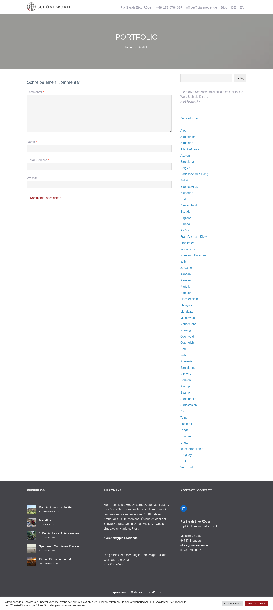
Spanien (185, 392)
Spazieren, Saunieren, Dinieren (60, 546)
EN (242, 7)
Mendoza (186, 311)
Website (32, 178)
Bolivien (185, 180)
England (185, 218)
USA (183, 461)
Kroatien (185, 292)
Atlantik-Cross (189, 149)
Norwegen (187, 330)
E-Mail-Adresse (38, 160)
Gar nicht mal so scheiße (55, 507)
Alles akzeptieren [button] (257, 603)
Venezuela (187, 467)
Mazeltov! (45, 520)
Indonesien (187, 249)
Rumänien (187, 361)
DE (233, 7)
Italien (184, 261)
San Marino (188, 367)
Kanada (185, 274)
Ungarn (185, 442)
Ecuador (185, 211)
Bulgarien (186, 192)
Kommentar (35, 92)
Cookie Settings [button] (232, 603)
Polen (184, 355)
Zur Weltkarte (189, 118)
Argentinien (188, 136)
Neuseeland (188, 324)
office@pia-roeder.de (201, 7)
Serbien (185, 380)
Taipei (184, 417)
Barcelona (187, 161)
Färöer (184, 230)
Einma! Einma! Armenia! (55, 559)
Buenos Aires (189, 186)
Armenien (186, 143)
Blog (224, 7)
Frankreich (187, 242)
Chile (183, 199)
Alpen (184, 130)
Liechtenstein (189, 299)
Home (128, 47)
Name (32, 141)
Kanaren (186, 280)
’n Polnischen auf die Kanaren (59, 533)
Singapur (186, 386)
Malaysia (186, 305)
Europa (185, 224)
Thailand (186, 423)
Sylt (182, 411)
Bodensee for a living (194, 174)
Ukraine (185, 436)
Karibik (185, 286)
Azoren (185, 155)
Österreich (187, 342)
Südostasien (188, 405)
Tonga (184, 430)
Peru (183, 349)
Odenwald (187, 336)
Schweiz (186, 373)
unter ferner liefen (191, 448)
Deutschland (188, 205)
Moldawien (187, 317)
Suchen (240, 78)
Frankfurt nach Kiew (193, 236)
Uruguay (186, 455)
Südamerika (188, 398)
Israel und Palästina (193, 255)
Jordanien (187, 267)
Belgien (185, 168)
